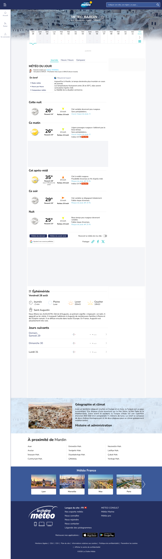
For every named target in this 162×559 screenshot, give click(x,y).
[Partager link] (92, 241)
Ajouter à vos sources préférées (43, 241)
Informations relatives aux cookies (84, 543)
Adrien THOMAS (52, 70)
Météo (29, 11)
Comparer (80, 60)
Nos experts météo (74, 511)
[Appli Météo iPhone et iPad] (90, 535)
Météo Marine (107, 511)
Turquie (35, 11)
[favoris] (102, 17)
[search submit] (157, 4)
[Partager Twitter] (103, 241)
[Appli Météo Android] (107, 535)
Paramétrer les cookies (129, 543)
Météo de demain (38, 236)
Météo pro (106, 515)
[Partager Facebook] (98, 241)
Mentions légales (41, 543)
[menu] (5, 5)
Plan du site (65, 543)
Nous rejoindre (72, 519)
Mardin (58, 11)
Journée (54, 60)
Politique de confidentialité (109, 543)
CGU (51, 543)
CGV (57, 543)
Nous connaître (72, 515)
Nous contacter (72, 523)
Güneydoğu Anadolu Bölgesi (46, 11)
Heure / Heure (67, 60)
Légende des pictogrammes (78, 527)
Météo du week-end (58, 236)
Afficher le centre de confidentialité (87, 547)
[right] (144, 485)
